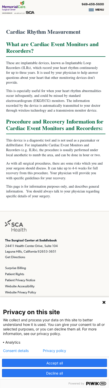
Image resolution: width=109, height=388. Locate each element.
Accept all (54, 363)
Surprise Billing (15, 268)
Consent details (16, 351)
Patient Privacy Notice (20, 280)
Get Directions (15, 257)
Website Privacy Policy (20, 292)
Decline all (54, 373)
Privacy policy (54, 351)
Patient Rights (14, 274)
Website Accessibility (19, 286)
